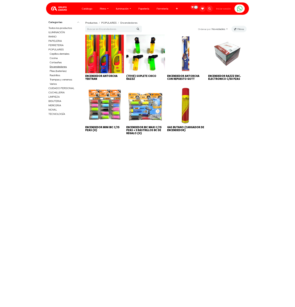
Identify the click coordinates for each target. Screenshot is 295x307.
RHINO (52, 36)
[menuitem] (87, 9)
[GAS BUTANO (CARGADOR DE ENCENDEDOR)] (186, 105)
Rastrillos (55, 75)
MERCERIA (54, 105)
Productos (91, 22)
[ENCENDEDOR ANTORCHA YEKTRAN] (104, 54)
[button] (209, 8)
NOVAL (52, 109)
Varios (53, 83)
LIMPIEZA (54, 96)
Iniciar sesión (223, 8)
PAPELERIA (55, 40)
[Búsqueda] (138, 29)
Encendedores (58, 66)
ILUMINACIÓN (56, 32)
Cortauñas (56, 62)
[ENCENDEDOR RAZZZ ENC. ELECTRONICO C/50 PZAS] (227, 54)
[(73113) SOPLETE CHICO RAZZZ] (145, 54)
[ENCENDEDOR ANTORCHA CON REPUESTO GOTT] (186, 54)
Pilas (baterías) (58, 70)
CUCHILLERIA (56, 92)
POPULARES (56, 49)
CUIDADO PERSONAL (61, 88)
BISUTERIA (54, 101)
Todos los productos (60, 27)
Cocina (54, 58)
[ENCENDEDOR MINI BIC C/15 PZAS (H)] (104, 105)
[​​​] (239, 8)
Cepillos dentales (59, 53)
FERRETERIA (56, 45)
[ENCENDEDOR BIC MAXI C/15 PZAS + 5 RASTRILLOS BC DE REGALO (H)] (145, 105)
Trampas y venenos (61, 79)
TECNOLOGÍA (56, 113)
